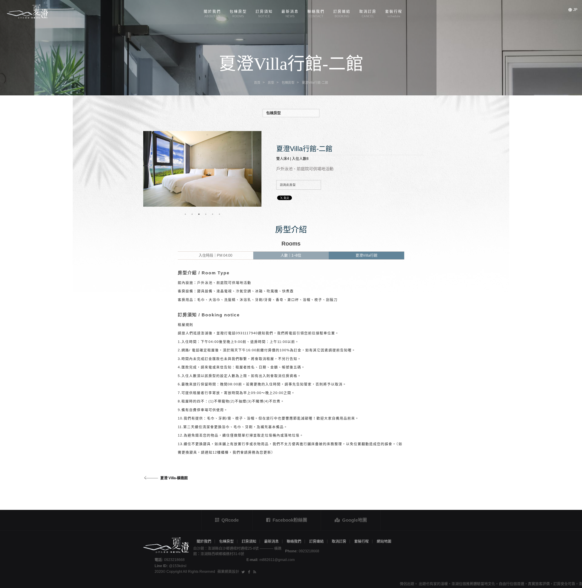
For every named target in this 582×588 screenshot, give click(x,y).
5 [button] (212, 214)
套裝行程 (361, 541)
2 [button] (192, 214)
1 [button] (185, 214)
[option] (202, 168)
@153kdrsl (177, 566)
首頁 (257, 82)
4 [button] (205, 214)
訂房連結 (316, 541)
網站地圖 (384, 541)
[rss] (254, 571)
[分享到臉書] (249, 571)
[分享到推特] (243, 571)
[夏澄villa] (27, 11)
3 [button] (199, 214)
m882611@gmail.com (277, 560)
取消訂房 (339, 541)
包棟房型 (288, 82)
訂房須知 (249, 541)
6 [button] (219, 214)
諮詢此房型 (288, 184)
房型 (271, 82)
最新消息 (271, 541)
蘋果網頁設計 (228, 571)
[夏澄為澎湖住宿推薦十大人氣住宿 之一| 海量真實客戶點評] (291, 47)
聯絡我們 (294, 541)
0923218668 (309, 551)
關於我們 (204, 541)
